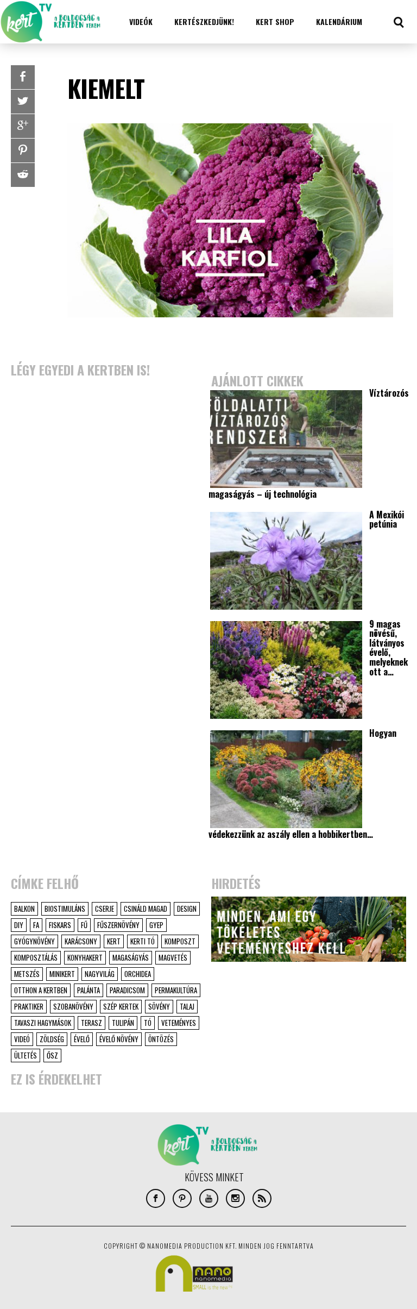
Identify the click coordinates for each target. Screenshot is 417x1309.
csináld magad (145, 908)
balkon (24, 908)
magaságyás (130, 957)
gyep (156, 924)
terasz (91, 1022)
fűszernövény (118, 924)
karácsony (81, 941)
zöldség (52, 1039)
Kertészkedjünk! (204, 21)
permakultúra (176, 990)
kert (114, 941)
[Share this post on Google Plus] (23, 126)
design (187, 908)
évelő (82, 1039)
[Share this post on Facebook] (23, 77)
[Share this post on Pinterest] (23, 150)
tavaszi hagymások (42, 1022)
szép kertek (120, 1006)
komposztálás (36, 957)
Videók (141, 21)
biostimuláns (65, 908)
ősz (52, 1055)
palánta (88, 990)
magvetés (173, 957)
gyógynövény (34, 941)
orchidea (137, 973)
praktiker (28, 1006)
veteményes (178, 1022)
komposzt (180, 941)
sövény (159, 1006)
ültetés (25, 1055)
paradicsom (127, 990)
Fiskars (60, 924)
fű (84, 924)
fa (36, 924)
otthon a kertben (40, 990)
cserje (104, 908)
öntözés (161, 1039)
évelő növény (118, 1039)
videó (22, 1039)
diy (18, 924)
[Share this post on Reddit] (23, 175)
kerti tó (142, 941)
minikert (62, 973)
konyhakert (85, 957)
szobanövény (73, 1006)
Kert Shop (275, 21)
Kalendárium (339, 21)
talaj (187, 1006)
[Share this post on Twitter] (23, 102)
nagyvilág (100, 973)
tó (147, 1022)
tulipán (123, 1022)
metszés (27, 973)
